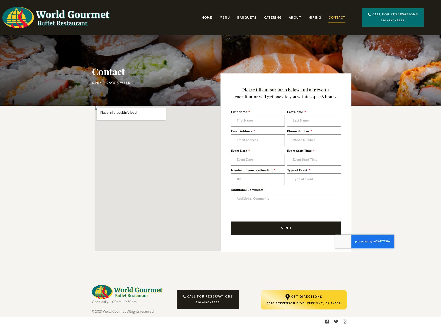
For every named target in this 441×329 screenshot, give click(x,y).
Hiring (315, 17)
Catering (273, 17)
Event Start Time (299, 151)
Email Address (242, 131)
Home (207, 17)
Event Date (239, 151)
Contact (336, 17)
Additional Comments (247, 190)
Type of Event (297, 170)
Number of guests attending (252, 170)
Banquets (247, 17)
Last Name (295, 112)
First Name (239, 112)
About (295, 17)
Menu (225, 17)
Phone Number (298, 131)
